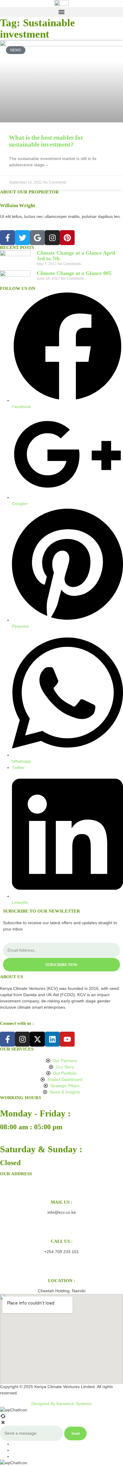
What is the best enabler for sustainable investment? (46, 141)
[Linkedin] (52, 1039)
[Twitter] (22, 237)
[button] (61, 12)
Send (75, 1433)
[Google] (37, 237)
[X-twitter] (37, 1039)
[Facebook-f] (7, 237)
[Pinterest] (67, 237)
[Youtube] (67, 1039)
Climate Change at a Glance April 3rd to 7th (76, 256)
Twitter (18, 767)
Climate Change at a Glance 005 (74, 273)
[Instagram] (52, 237)
